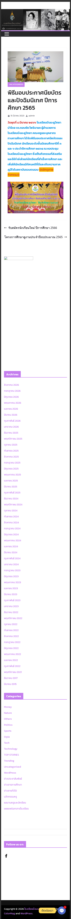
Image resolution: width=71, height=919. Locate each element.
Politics (8, 725)
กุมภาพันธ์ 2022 (12, 666)
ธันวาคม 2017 (11, 678)
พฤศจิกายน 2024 (13, 504)
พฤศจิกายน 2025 (13, 439)
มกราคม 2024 (11, 564)
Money (8, 707)
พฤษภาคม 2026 (12, 403)
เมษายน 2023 (11, 588)
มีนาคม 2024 (10, 552)
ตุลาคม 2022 (10, 624)
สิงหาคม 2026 (11, 385)
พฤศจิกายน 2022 (13, 618)
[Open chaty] (62, 910)
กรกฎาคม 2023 (12, 570)
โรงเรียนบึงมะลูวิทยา (34, 909)
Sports (7, 731)
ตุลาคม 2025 (10, 445)
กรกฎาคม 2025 (12, 463)
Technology (10, 749)
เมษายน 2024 (11, 546)
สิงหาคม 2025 (11, 457)
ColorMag (9, 913)
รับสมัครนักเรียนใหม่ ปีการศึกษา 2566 (32, 228)
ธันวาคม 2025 (11, 433)
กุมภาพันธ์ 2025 (12, 492)
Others (8, 719)
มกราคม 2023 (11, 606)
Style (7, 737)
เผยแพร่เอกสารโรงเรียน (16, 809)
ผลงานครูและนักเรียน (15, 803)
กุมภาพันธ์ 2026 (12, 421)
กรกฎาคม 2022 (12, 642)
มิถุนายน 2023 (11, 576)
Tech (6, 743)
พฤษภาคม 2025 (12, 475)
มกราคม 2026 (11, 427)
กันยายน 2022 (11, 630)
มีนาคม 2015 (10, 684)
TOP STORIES (11, 755)
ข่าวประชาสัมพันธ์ (13, 779)
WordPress (10, 773)
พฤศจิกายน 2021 (13, 672)
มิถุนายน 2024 (11, 534)
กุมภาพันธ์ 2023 (12, 600)
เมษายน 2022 (11, 660)
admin (32, 115)
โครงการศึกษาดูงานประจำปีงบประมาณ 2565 (33, 237)
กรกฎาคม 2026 (12, 391)
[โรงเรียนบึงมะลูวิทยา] (35, 11)
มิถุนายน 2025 (11, 469)
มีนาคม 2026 (10, 415)
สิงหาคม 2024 (11, 522)
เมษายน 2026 (11, 409)
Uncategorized (16, 84)
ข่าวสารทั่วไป (10, 791)
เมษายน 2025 (11, 481)
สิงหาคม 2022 (11, 636)
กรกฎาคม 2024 (12, 528)
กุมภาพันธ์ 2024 (12, 558)
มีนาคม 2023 (10, 594)
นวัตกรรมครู (10, 797)
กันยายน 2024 (11, 516)
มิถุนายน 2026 (11, 397)
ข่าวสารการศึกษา (13, 785)
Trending (9, 761)
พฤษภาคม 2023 (12, 582)
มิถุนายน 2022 (11, 648)
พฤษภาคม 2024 (12, 540)
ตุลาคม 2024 (10, 510)
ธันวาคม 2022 (11, 612)
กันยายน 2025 (11, 451)
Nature (8, 713)
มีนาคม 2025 (10, 487)
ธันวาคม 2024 (11, 498)
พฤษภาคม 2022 (12, 654)
